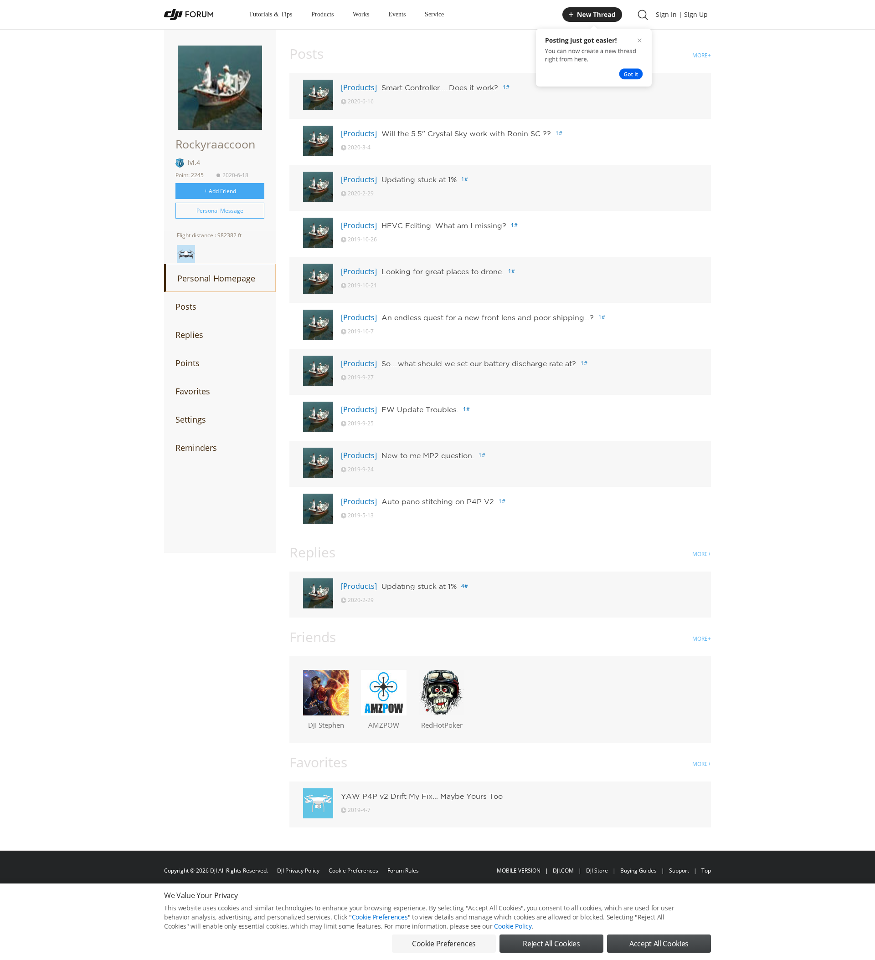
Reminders (196, 447)
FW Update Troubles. (419, 409)
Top (706, 870)
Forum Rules (403, 870)
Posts (185, 306)
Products (322, 14)
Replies (189, 334)
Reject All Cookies (551, 944)
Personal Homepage (216, 278)
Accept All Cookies (659, 944)
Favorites (192, 391)
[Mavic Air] (186, 254)
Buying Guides (638, 870)
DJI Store (597, 870)
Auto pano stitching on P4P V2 (437, 501)
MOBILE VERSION (518, 870)
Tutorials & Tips (270, 14)
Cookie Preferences (353, 870)
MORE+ (701, 55)
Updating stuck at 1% (419, 179)
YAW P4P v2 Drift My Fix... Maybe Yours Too (422, 796)
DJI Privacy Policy (298, 870)
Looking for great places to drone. (442, 271)
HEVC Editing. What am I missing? (443, 225)
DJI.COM (563, 870)
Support (679, 870)
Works (361, 14)
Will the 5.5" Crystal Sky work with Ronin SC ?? (466, 133)
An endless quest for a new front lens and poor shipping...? (487, 317)
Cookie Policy (512, 926)
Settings (190, 419)
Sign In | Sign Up (682, 14)
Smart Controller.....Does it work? (439, 87)
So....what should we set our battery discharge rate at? (478, 363)
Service (434, 14)
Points (187, 362)
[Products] (359, 87)
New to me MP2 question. (427, 455)
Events (397, 14)
